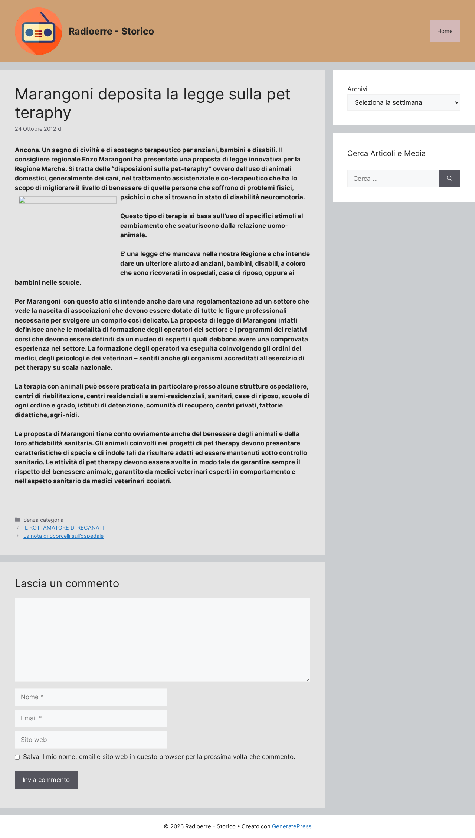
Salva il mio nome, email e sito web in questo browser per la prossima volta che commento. (159, 756)
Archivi (357, 89)
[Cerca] (449, 179)
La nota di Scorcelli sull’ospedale (63, 536)
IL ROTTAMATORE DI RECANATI (63, 527)
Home (445, 31)
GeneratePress (292, 826)
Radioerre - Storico (111, 31)
